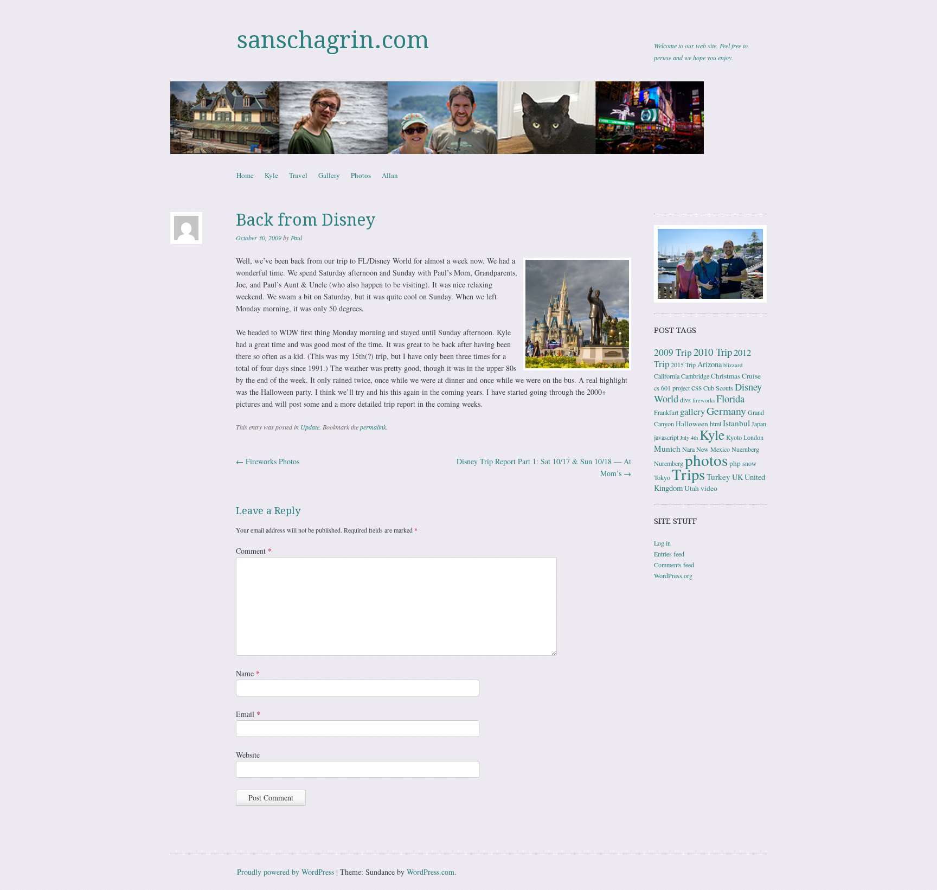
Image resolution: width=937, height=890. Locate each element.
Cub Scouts (718, 387)
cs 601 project (672, 387)
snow (749, 463)
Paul (296, 237)
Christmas (725, 376)
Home (245, 175)
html (715, 423)
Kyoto (734, 437)
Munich (667, 448)
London (753, 437)
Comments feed (674, 564)
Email (248, 714)
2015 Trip (683, 364)
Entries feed (669, 553)
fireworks (703, 400)
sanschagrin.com (333, 40)
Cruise (751, 376)
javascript (666, 437)
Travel (298, 175)
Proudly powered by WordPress (285, 872)
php (735, 463)
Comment (254, 551)
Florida (730, 398)
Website (248, 755)
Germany (726, 411)
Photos (361, 175)
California (666, 376)
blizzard (732, 365)
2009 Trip (673, 352)
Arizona (709, 364)
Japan (759, 423)
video (709, 488)
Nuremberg (668, 463)
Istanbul (736, 423)
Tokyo (662, 477)
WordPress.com (430, 872)
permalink (373, 426)
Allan (390, 175)
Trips (688, 474)
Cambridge (695, 376)
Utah (691, 488)
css (696, 387)
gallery (692, 411)
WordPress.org (673, 575)
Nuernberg (745, 449)
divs (685, 399)
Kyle (271, 175)
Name (248, 673)
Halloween (692, 423)
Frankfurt (666, 412)
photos (706, 459)
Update (309, 426)
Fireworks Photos (267, 461)
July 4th (689, 437)
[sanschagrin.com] (468, 117)
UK (737, 477)
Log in (662, 543)
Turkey (718, 476)
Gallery (329, 175)
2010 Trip (713, 351)
